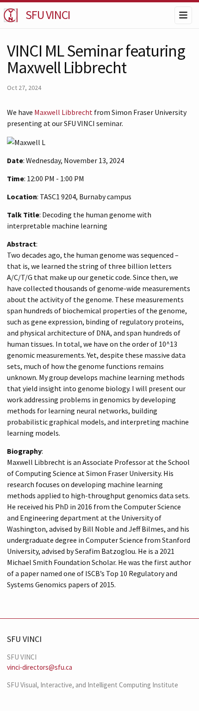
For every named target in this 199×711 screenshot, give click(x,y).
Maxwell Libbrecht (63, 112)
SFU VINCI (47, 14)
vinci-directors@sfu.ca (39, 667)
